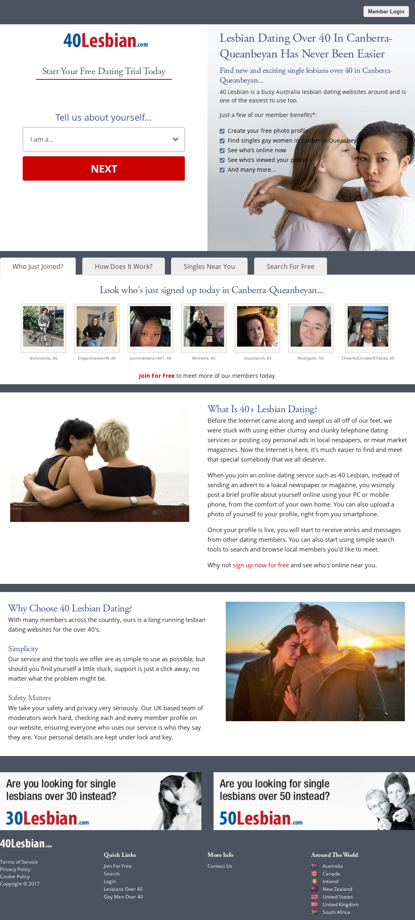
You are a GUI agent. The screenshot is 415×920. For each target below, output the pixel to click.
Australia (333, 865)
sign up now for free (261, 565)
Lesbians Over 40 (123, 889)
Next (104, 168)
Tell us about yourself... (104, 117)
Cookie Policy (15, 876)
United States (338, 896)
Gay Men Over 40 (123, 896)
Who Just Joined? (38, 266)
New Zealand (337, 889)
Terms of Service (19, 861)
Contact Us (220, 865)
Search (112, 873)
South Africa (336, 912)
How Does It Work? (123, 266)
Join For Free (118, 865)
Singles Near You (209, 266)
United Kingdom (341, 904)
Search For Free (290, 266)
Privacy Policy (15, 869)
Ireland (330, 881)
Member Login (386, 12)
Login (110, 881)
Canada (331, 873)
